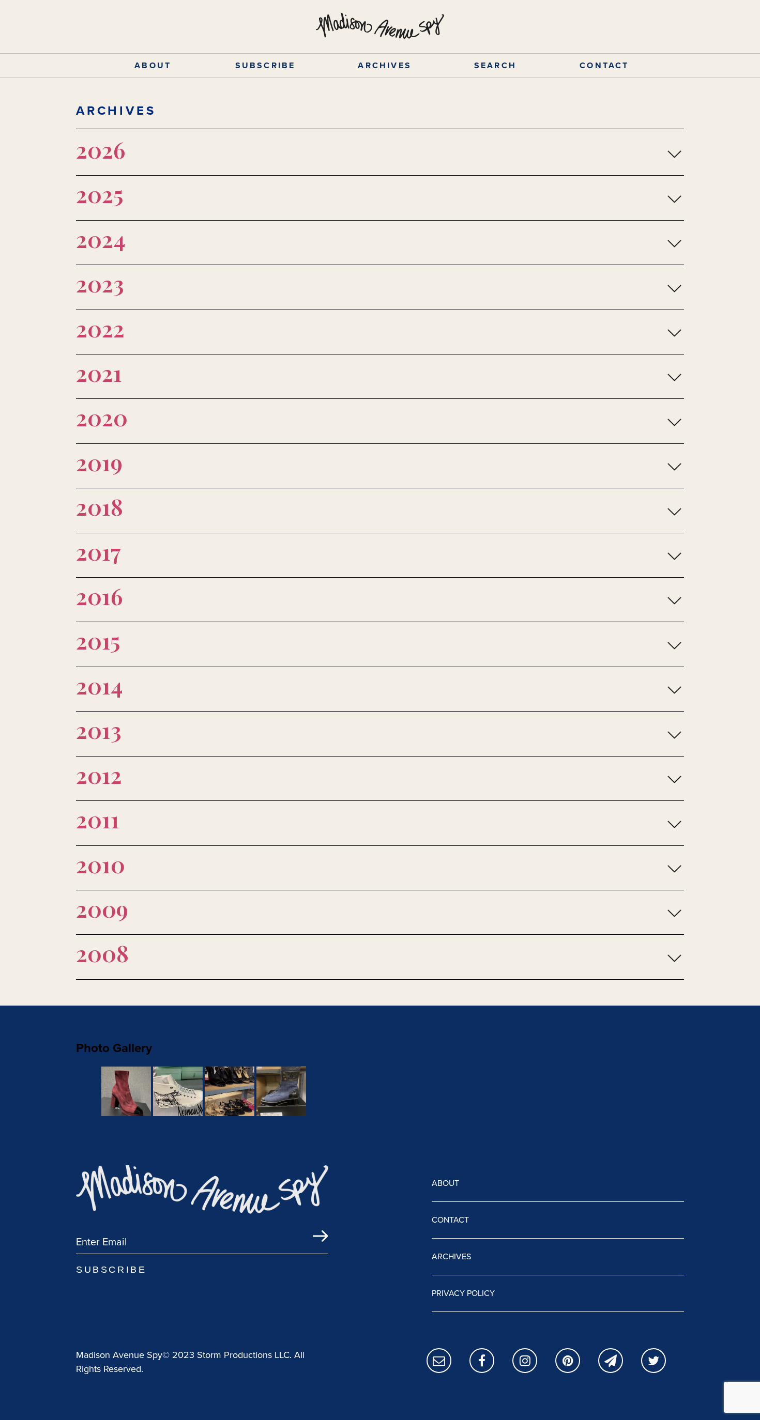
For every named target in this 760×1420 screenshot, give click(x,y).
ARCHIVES (385, 65)
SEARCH (495, 65)
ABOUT (152, 65)
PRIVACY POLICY (463, 1293)
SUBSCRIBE (265, 65)
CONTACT (604, 65)
